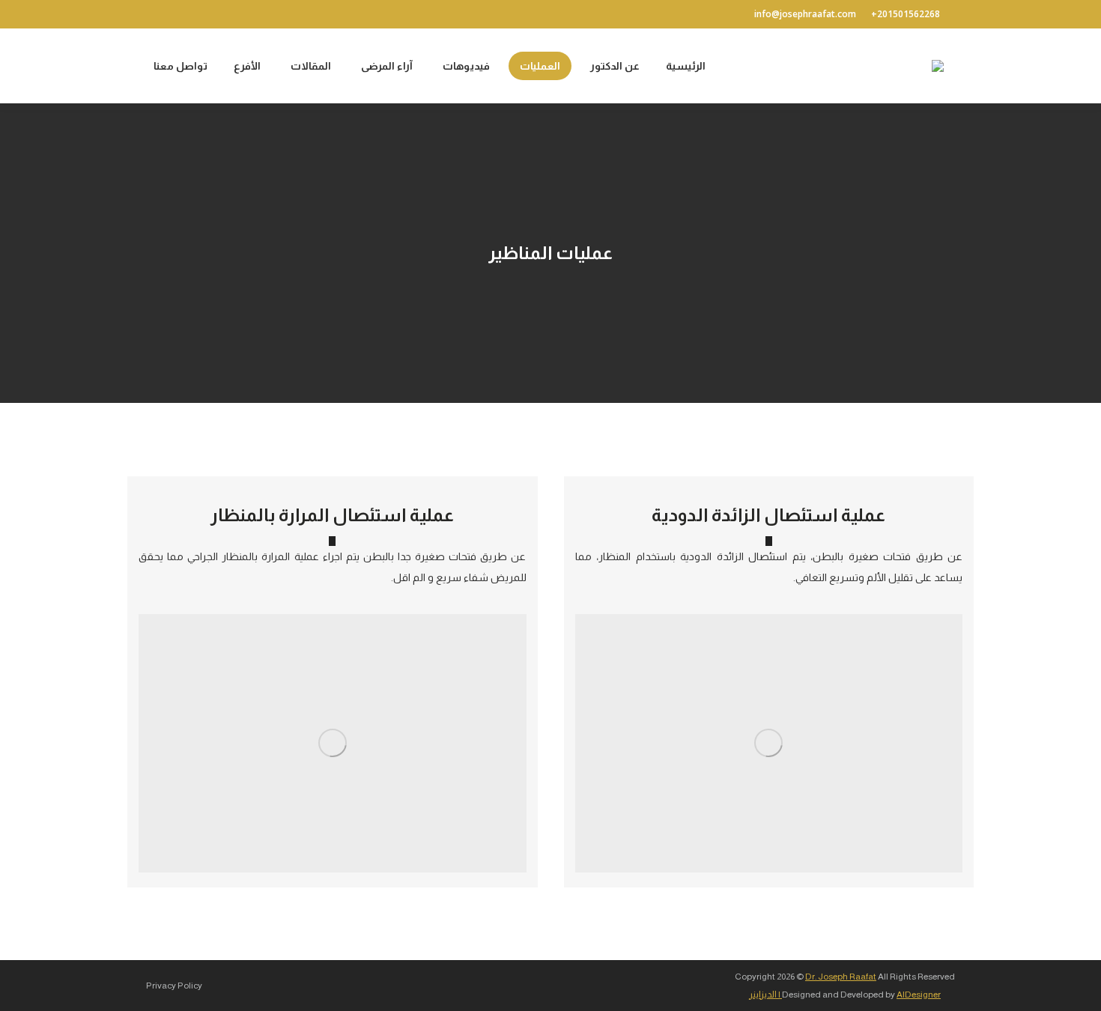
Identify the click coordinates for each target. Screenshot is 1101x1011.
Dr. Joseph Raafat (840, 976)
